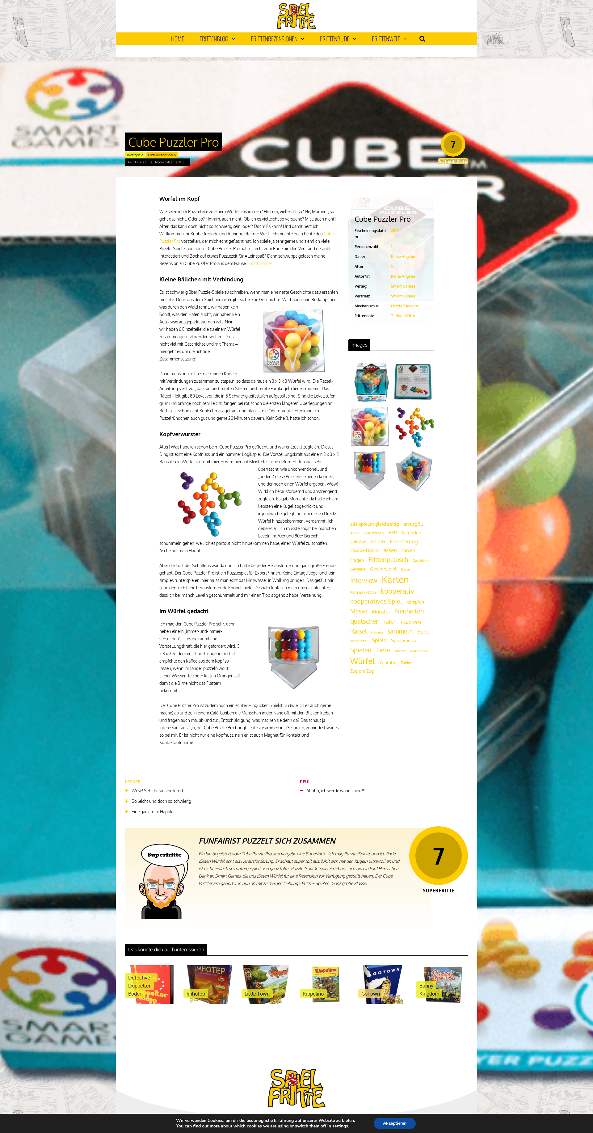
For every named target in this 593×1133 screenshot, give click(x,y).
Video (400, 650)
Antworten (374, 532)
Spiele (379, 640)
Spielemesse (404, 640)
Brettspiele (135, 155)
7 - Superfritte (403, 316)
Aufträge (358, 541)
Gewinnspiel (383, 569)
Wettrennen (419, 651)
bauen (378, 541)
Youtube (387, 662)
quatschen (365, 621)
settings (340, 1126)
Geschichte (421, 560)
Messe (358, 611)
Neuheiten (409, 611)
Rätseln (377, 632)
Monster (381, 612)
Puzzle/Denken (404, 306)
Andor (355, 533)
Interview (363, 580)
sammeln (400, 631)
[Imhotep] (209, 1002)
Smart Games (259, 263)
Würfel (362, 661)
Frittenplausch (388, 559)
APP (393, 532)
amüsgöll (413, 524)
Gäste (405, 569)
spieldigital (358, 640)
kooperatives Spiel (376, 601)
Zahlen (406, 662)
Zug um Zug (362, 671)
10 (393, 266)
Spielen (361, 650)
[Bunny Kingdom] (442, 1002)
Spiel (423, 631)
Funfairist (137, 162)
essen (390, 550)
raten (390, 621)
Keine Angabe (403, 256)
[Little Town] (267, 1002)
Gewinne (357, 569)
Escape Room (364, 550)
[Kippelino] (325, 1002)
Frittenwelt (386, 38)
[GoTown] (384, 1002)
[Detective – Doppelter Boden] (151, 1002)
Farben (408, 550)
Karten (395, 579)
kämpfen (415, 601)
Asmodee (411, 532)
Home (177, 38)
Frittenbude (334, 38)
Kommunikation (363, 592)
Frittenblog (214, 38)
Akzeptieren (394, 1123)
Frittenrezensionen (274, 38)
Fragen (357, 560)
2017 (394, 230)
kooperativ (397, 590)
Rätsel (358, 631)
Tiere (383, 650)
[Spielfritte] (296, 28)
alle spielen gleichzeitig (374, 524)
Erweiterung (404, 541)
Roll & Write (411, 622)
